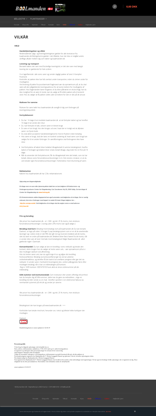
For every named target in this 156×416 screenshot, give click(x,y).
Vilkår (65, 25)
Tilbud (43, 25)
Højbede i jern (90, 25)
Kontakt (51, 25)
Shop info (25, 25)
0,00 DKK (131, 6)
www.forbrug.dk (44, 192)
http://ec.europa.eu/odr (27, 203)
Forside (16, 25)
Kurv (58, 25)
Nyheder (35, 25)
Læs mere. (108, 411)
